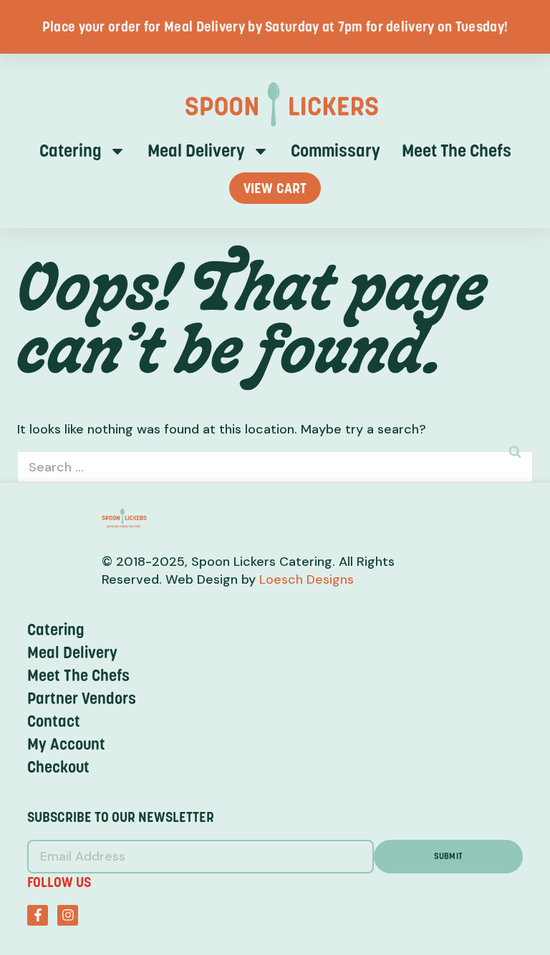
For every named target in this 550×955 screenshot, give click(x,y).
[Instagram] (67, 915)
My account (66, 744)
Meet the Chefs (456, 151)
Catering (70, 151)
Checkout (58, 767)
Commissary (335, 151)
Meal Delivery (196, 151)
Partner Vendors (81, 698)
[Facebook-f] (37, 915)
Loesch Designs (305, 579)
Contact (53, 721)
